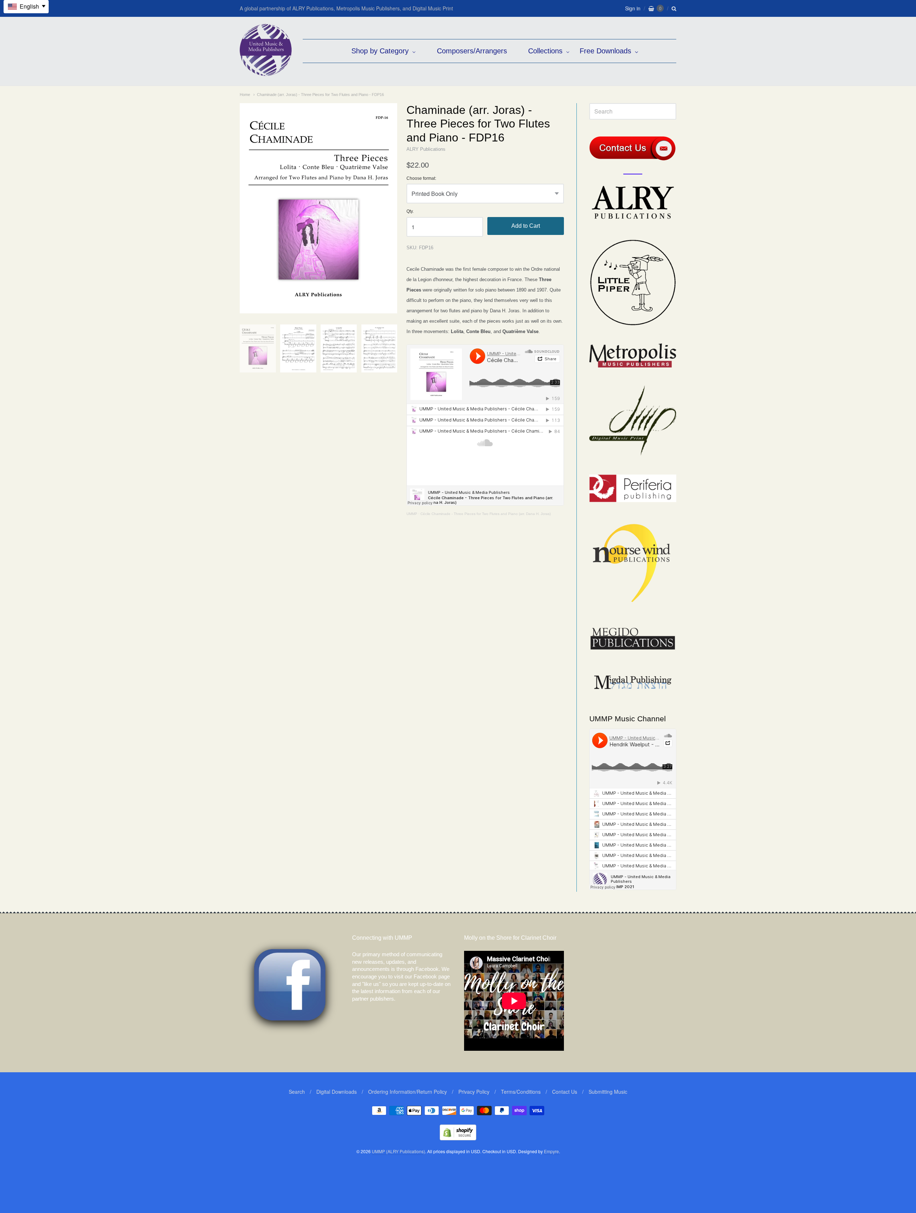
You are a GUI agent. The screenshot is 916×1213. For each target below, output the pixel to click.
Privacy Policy (473, 1091)
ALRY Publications (425, 149)
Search (297, 1091)
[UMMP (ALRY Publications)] (266, 72)
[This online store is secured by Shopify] (458, 1138)
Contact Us (564, 1091)
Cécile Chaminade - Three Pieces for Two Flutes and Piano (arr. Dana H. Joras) (485, 514)
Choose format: (421, 178)
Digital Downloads (336, 1091)
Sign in (632, 8)
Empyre (551, 1151)
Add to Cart (525, 226)
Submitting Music (608, 1091)
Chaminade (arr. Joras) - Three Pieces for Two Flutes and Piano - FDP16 (320, 94)
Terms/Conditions (521, 1091)
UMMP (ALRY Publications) (398, 1151)
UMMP (411, 514)
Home (245, 94)
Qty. (410, 211)
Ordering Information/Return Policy (407, 1091)
